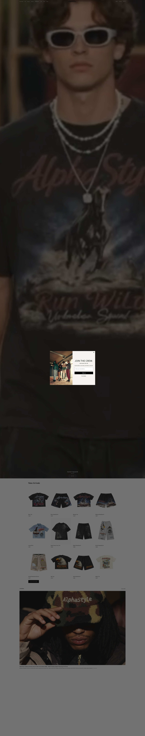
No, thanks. (84, 376)
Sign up (84, 373)
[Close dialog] (94, 352)
